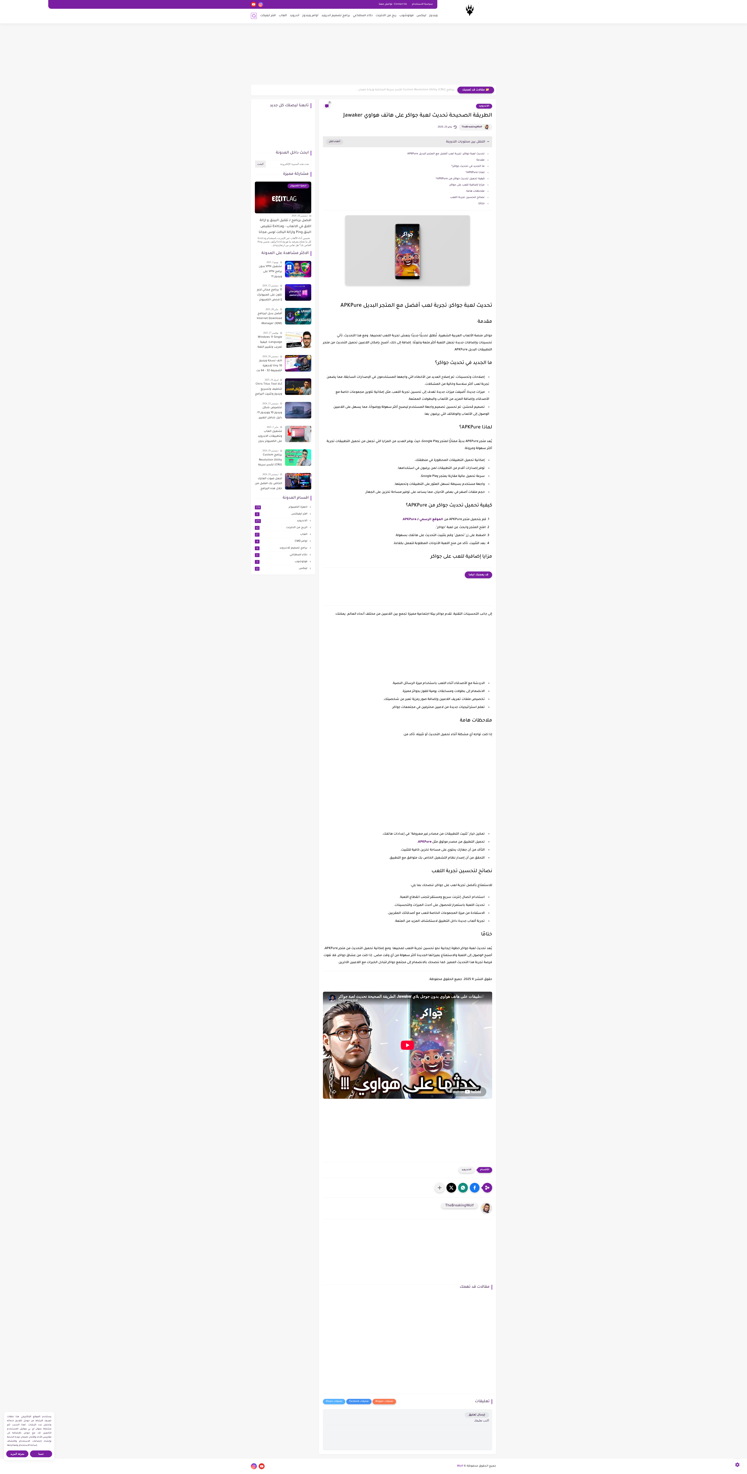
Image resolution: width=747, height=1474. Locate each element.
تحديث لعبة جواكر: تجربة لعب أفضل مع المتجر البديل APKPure (446, 153)
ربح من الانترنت (386, 15)
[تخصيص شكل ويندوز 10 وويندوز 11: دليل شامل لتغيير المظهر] (298, 410)
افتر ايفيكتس (282, 514)
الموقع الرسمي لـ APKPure (423, 519)
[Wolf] (469, 11)
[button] (475, 1188)
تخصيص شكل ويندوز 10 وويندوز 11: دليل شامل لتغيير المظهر (269, 413)
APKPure (424, 842)
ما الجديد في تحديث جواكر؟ (468, 166)
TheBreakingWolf (472, 127)
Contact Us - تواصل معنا (393, 4)
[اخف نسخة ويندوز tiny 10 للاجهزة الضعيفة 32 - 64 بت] (298, 363)
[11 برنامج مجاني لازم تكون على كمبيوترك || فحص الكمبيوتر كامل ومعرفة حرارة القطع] (298, 292)
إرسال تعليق (477, 1414)
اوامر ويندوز (310, 15)
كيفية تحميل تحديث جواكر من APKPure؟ (460, 178)
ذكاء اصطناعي (363, 15)
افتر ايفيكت (268, 15)
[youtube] (253, 4)
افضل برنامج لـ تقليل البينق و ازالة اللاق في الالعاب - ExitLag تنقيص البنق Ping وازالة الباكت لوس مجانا (285, 226)
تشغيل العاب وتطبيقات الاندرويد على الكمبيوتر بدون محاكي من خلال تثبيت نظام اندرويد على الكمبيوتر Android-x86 (270, 437)
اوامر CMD (282, 541)
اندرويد (294, 15)
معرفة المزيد (17, 1453)
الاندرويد (484, 106)
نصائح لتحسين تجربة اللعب (467, 197)
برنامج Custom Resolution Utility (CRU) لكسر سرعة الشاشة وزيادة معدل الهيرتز (270, 461)
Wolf (460, 1466)
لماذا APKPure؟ (475, 172)
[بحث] (254, 16)
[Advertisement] (373, 54)
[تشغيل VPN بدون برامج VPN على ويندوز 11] (298, 269)
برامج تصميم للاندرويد (282, 548)
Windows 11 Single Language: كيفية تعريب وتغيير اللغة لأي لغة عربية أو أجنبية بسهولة (270, 343)
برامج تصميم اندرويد (335, 15)
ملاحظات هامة (475, 191)
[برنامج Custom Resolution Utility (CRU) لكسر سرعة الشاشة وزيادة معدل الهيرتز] (298, 457)
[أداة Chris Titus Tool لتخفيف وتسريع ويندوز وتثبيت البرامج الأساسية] (298, 386)
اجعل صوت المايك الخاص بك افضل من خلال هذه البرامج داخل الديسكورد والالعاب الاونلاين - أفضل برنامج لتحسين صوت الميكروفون (268, 484)
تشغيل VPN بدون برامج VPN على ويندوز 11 (270, 271)
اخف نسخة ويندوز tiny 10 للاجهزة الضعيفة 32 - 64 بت (269, 365)
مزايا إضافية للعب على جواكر (467, 185)
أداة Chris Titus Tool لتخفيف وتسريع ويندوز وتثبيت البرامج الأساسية (268, 390)
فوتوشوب (406, 15)
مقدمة (480, 160)
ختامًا (481, 203)
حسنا (41, 1453)
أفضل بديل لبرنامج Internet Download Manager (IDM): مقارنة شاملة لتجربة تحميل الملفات (269, 319)
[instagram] (260, 4)
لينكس (421, 15)
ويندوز (433, 15)
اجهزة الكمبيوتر (282, 507)
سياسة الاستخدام (422, 4)
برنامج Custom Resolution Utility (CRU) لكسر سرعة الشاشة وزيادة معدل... (404, 89)
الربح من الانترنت (282, 527)
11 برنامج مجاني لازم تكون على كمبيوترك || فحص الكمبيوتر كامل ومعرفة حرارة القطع (269, 295)
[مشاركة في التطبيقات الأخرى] (440, 1188)
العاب (283, 15)
